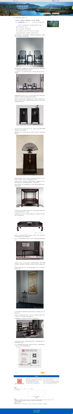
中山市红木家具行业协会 (21, 22)
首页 (14, 17)
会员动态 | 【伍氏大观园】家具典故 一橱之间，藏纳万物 (50, 383)
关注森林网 (38, 410)
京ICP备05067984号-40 (36, 411)
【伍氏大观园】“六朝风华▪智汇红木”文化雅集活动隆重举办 (33, 383)
